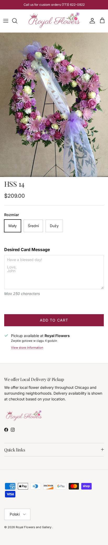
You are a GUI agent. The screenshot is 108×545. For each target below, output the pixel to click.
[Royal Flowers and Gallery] (54, 21)
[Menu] (6, 21)
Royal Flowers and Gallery (34, 527)
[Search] (17, 21)
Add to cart (54, 320)
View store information (27, 347)
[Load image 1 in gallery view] (54, 105)
